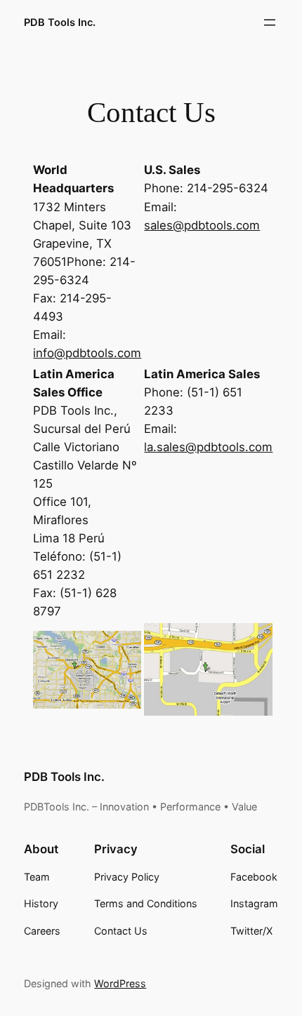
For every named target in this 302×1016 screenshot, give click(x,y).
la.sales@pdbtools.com (208, 447)
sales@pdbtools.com (202, 225)
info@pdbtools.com (87, 353)
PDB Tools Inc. (60, 22)
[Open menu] (269, 22)
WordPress (120, 983)
